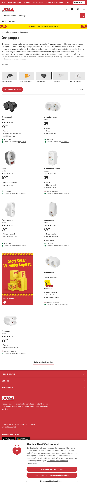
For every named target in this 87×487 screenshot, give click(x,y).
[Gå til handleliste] (72, 9)
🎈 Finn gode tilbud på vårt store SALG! (43, 26)
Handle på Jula (8, 374)
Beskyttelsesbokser (25, 81)
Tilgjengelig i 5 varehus (57, 304)
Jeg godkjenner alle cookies (52, 469)
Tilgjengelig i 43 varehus (57, 142)
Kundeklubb (7, 388)
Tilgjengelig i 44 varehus (15, 142)
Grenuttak (56, 81)
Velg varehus (10, 21)
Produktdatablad (49, 240)
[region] (43, 463)
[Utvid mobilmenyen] (84, 9)
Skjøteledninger (7, 81)
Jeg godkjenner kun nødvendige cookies (52, 475)
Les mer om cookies (54, 461)
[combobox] (43, 15)
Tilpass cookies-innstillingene (52, 481)
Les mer (5, 64)
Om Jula (5, 381)
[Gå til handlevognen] (78, 9)
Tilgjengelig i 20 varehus (15, 353)
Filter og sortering (14, 89)
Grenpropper (40, 81)
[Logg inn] (66, 9)
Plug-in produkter (76, 81)
